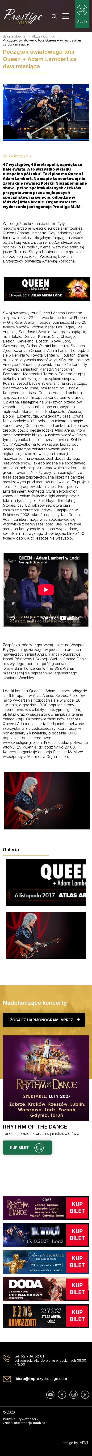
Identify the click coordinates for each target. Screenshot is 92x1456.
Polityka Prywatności (19, 1419)
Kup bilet (20, 1147)
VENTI (84, 1443)
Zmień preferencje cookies (24, 1423)
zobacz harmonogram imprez (41, 1020)
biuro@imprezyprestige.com (41, 1378)
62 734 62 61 (32, 1356)
